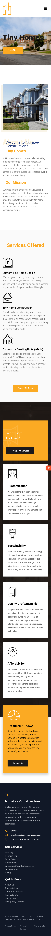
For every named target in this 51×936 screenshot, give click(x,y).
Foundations (11, 856)
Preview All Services (20, 451)
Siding (8, 873)
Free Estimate (11, 895)
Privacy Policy (10, 926)
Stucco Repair (11, 869)
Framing (9, 852)
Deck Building (11, 859)
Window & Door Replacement (19, 866)
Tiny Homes (10, 862)
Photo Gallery (11, 888)
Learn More (13, 50)
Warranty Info (39, 926)
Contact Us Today (25, 388)
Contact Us (18, 763)
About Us (9, 885)
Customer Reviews (14, 891)
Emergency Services (14, 901)
